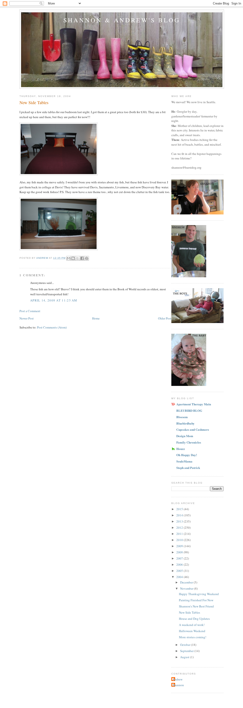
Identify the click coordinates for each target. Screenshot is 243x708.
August (185, 657)
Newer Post (26, 318)
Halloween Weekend (192, 631)
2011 (180, 534)
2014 (180, 515)
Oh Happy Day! (186, 455)
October (185, 645)
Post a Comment (29, 311)
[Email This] (68, 258)
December (187, 582)
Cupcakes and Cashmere (192, 429)
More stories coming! (192, 637)
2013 (180, 521)
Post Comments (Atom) (52, 327)
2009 (180, 546)
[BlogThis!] (73, 258)
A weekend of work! (192, 625)
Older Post (164, 318)
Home (96, 318)
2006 (180, 564)
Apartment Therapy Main (193, 404)
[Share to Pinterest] (86, 258)
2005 (180, 571)
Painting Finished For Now (196, 600)
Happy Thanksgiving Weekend (199, 594)
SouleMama (184, 461)
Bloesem (182, 417)
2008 (180, 552)
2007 (180, 558)
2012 (180, 527)
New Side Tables (189, 612)
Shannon (178, 685)
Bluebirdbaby (185, 423)
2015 (180, 509)
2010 (180, 540)
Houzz (180, 448)
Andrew (177, 679)
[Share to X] (77, 258)
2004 (180, 577)
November (187, 588)
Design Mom (184, 436)
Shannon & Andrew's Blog (121, 20)
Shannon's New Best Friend (196, 606)
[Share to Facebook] (82, 258)
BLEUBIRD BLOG (189, 410)
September (187, 651)
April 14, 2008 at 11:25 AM (53, 300)
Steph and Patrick (188, 467)
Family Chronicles (188, 442)
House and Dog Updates (194, 618)
